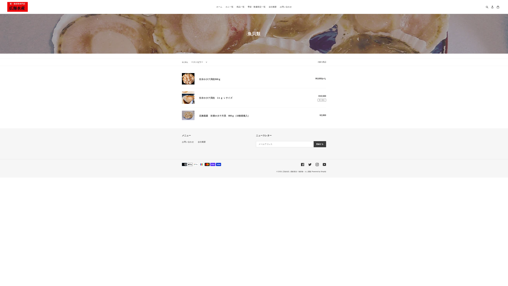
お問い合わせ (188, 142)
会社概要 (202, 142)
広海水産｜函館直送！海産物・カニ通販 (297, 172)
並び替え (185, 62)
